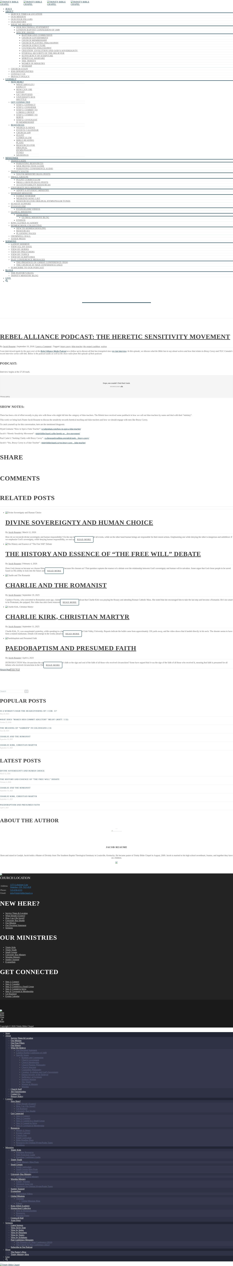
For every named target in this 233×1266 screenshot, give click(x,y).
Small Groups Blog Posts (32, 182)
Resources (17, 125)
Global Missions (21, 212)
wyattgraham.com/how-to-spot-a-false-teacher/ (61, 429)
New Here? (17, 82)
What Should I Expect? (25, 85)
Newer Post (5, 670)
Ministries (11, 158)
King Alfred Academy (24, 223)
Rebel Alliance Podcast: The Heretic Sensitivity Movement (115, 336)
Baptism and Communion (37, 35)
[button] (6, 281)
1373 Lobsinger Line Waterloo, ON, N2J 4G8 (20, 886)
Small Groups (19, 177)
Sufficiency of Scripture (37, 56)
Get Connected (20, 102)
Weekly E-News (25, 127)
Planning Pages (26, 233)
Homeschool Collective (26, 225)
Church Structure (34, 45)
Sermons (10, 241)
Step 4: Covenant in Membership (26, 121)
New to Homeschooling (31, 228)
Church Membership (34, 40)
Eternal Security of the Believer (43, 53)
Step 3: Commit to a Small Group (26, 111)
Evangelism (18, 206)
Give (8, 278)
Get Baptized (24, 94)
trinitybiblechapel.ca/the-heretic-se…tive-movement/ (58, 433)
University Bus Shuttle (25, 98)
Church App (23, 133)
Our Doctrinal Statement (32, 27)
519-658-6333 (16, 890)
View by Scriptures (23, 257)
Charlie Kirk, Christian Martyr (67, 616)
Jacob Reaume (9, 346)
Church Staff (19, 69)
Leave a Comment (43, 346)
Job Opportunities (22, 71)
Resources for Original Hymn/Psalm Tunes (25, 149)
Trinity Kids (18, 160)
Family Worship (25, 196)
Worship (27, 66)
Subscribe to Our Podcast (27, 267)
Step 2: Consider (26, 107)
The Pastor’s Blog (22, 273)
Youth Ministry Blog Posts (33, 174)
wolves (104, 346)
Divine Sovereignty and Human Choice (79, 522)
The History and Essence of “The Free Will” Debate (103, 553)
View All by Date (21, 247)
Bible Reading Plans (25, 1140)
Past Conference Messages (28, 259)
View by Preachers (23, 252)
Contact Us (18, 74)
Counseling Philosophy (37, 48)
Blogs (9, 270)
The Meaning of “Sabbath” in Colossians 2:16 (25, 728)
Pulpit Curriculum (24, 136)
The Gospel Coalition (91, 346)
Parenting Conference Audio (34, 168)
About (9, 11)
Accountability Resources (33, 185)
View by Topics (20, 254)
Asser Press (18, 239)
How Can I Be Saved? (24, 90)
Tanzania (22, 214)
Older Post (14, 670)
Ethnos (20, 220)
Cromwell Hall (21, 236)
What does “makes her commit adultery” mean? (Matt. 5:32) (34, 720)
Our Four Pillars (22, 19)
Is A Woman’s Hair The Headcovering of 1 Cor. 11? (28, 711)
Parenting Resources (29, 163)
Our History (18, 22)
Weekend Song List (28, 198)
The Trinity (29, 61)
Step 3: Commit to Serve (15, 989)
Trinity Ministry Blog (24, 275)
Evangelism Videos (28, 209)
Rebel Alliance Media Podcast (53, 351)
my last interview (119, 351)
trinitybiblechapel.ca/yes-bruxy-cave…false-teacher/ (64, 443)
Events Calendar (27, 130)
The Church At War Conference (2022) (39, 265)
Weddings (22, 155)
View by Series (20, 249)
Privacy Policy (20, 76)
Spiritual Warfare (33, 58)
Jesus (8, 9)
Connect (10, 79)
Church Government (35, 38)
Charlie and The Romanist (56, 585)
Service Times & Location (26, 14)
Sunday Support (21, 204)
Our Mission (18, 17)
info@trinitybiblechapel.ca (21, 893)
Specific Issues (25, 32)
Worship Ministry (22, 193)
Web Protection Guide (30, 166)
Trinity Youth (20, 171)
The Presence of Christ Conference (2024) (42, 262)
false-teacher (77, 346)
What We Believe (21, 24)
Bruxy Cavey (65, 346)
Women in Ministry (33, 63)
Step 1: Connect (25, 105)
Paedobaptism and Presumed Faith (70, 648)
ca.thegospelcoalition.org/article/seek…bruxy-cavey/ (67, 438)
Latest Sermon (20, 244)
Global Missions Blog (35, 217)
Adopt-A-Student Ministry (32, 190)
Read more (84, 539)
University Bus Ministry (26, 187)
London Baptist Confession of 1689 (38, 30)
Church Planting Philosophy (40, 43)
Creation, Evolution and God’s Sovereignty (50, 50)
